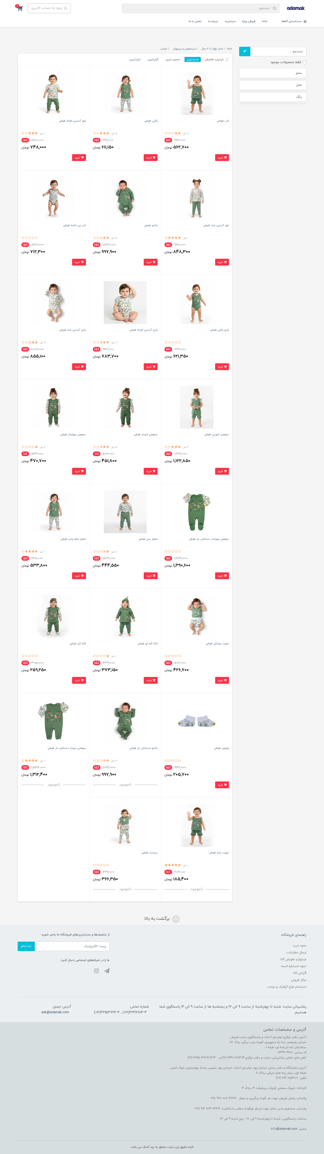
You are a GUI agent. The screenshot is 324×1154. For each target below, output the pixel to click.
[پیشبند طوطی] (125, 825)
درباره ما (213, 21)
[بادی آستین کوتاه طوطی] (125, 302)
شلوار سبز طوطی (148, 539)
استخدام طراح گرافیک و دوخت (286, 987)
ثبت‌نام (26, 946)
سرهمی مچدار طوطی (146, 434)
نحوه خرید (299, 946)
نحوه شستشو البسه (293, 966)
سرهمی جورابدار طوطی (73, 434)
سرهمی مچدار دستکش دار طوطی (67, 748)
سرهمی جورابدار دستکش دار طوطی (209, 539)
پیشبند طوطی (150, 852)
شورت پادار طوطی (219, 852)
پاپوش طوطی (221, 748)
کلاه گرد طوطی (77, 643)
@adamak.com (287, 1129)
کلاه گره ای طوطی (148, 643)
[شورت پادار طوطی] (196, 825)
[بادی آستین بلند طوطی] (53, 302)
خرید (221, 157)
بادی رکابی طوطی (219, 330)
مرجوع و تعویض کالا (293, 959)
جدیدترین (192, 59)
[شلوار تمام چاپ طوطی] (53, 511)
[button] (23, 8)
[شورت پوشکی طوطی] (196, 616)
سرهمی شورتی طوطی (216, 434)
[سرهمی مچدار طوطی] (125, 407)
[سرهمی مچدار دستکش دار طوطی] (53, 720)
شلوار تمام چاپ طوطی (73, 539)
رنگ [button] (299, 97)
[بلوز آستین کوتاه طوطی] (53, 93)
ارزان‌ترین (135, 59)
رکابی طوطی (151, 121)
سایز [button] (299, 73)
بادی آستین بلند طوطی (72, 330)
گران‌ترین (153, 59)
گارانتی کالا (299, 973)
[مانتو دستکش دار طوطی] (125, 720)
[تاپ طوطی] (196, 93)
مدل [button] (299, 85)
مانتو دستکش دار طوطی (144, 748)
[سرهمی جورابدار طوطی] (53, 407)
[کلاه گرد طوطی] (53, 616)
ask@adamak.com (55, 1012)
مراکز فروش (298, 980)
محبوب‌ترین (173, 59)
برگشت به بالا (157, 919)
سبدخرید (230, 21)
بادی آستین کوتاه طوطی (144, 330)
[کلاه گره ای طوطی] (125, 616)
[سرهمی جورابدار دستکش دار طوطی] (196, 511)
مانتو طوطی (151, 225)
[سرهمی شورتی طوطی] (196, 407)
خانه (264, 21)
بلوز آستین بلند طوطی (216, 225)
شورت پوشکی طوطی (217, 643)
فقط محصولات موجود (285, 62)
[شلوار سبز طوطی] (125, 511)
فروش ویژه (248, 21)
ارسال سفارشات (296, 952)
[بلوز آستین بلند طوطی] (196, 197)
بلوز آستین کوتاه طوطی (72, 121)
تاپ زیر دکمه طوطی (74, 225)
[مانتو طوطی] (125, 197)
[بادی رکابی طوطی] (196, 302)
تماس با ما (195, 21)
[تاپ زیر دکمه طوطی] (53, 197)
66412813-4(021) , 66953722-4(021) (120, 1012)
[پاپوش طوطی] (196, 720)
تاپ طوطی (223, 121)
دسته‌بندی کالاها (292, 21)
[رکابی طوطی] (125, 93)
